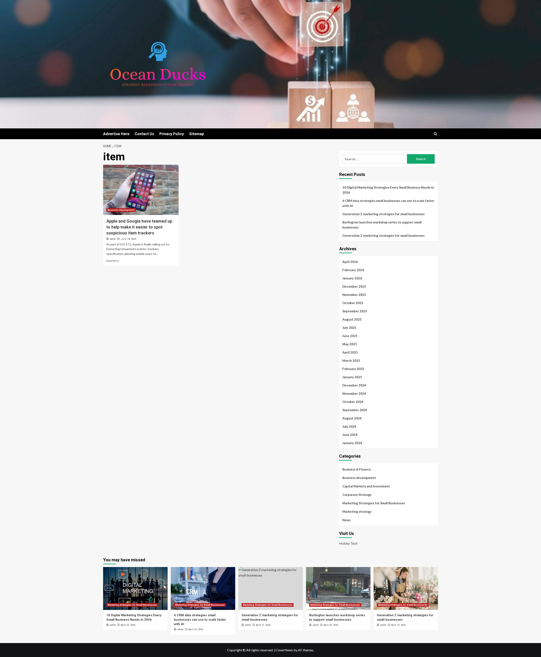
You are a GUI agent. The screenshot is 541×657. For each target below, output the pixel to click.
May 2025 (349, 344)
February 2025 (353, 369)
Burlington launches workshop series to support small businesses (382, 224)
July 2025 (349, 327)
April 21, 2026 (263, 625)
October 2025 (352, 303)
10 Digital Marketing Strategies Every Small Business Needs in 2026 (388, 189)
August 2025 (352, 319)
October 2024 (352, 402)
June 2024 (350, 435)
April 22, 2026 (195, 629)
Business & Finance (356, 469)
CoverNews (284, 650)
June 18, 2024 (128, 239)
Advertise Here (116, 134)
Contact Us (144, 134)
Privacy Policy (171, 134)
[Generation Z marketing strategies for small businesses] (270, 588)
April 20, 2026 (331, 625)
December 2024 (354, 385)
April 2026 (350, 262)
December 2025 (354, 286)
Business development (121, 210)
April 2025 (350, 352)
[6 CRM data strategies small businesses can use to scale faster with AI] (203, 588)
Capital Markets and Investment (366, 486)
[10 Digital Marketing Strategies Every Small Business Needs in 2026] (135, 588)
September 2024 (354, 410)
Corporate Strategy (357, 494)
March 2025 (351, 360)
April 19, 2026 (398, 625)
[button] (435, 133)
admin (113, 239)
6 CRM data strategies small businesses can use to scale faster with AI (388, 203)
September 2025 (354, 311)
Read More (112, 260)
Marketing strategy (357, 511)
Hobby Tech (348, 543)
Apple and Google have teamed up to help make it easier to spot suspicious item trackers (139, 227)
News (346, 520)
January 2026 (352, 278)
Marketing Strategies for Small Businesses (373, 503)
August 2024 (352, 418)
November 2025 (354, 295)
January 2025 (352, 377)
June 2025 (350, 336)
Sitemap (196, 134)
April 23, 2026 (128, 625)
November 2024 (354, 393)
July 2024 (349, 426)
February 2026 (353, 270)
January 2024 (352, 443)
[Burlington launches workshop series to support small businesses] (338, 588)
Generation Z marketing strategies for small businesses (383, 214)
